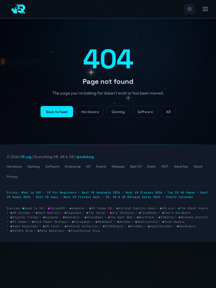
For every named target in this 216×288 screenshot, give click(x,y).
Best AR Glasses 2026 (144, 192)
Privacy (12, 176)
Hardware (90, 111)
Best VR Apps (47, 197)
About (198, 166)
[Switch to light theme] (189, 9)
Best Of (135, 166)
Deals (151, 166)
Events (101, 166)
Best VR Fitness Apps (82, 197)
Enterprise (72, 166)
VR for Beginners (61, 192)
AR (168, 111)
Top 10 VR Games (181, 192)
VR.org (26, 156)
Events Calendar (180, 197)
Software (145, 111)
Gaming (118, 111)
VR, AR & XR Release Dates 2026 (132, 197)
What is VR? (31, 192)
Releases (118, 166)
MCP (164, 166)
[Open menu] (205, 9)
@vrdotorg (85, 156)
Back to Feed (57, 111)
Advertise (181, 166)
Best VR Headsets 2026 (101, 192)
